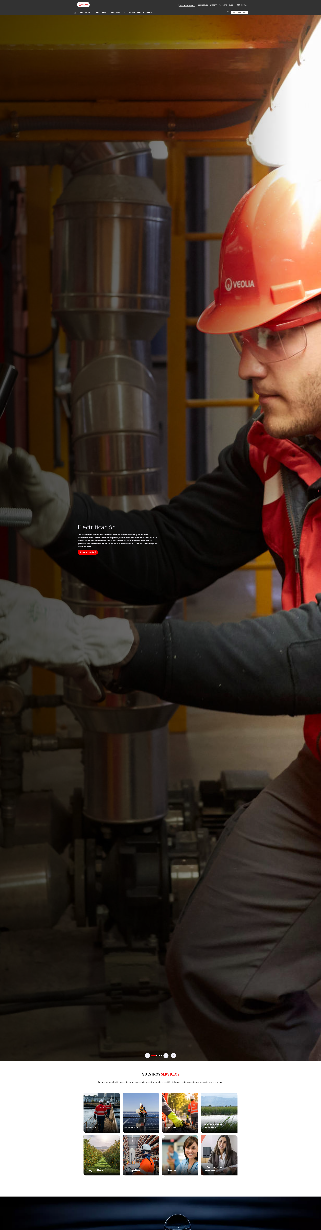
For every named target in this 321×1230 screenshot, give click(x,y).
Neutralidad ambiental (219, 1113)
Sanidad (180, 1155)
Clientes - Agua (186, 5)
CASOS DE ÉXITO (117, 12)
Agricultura (102, 1155)
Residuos (180, 1113)
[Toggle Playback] (173, 1055)
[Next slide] (166, 1055)
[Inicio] (75, 12)
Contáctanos (241, 12)
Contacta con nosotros (219, 1155)
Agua (102, 1113)
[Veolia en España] (83, 5)
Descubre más (86, 549)
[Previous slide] (147, 1055)
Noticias (223, 5)
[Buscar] (228, 12)
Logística (141, 1155)
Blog (231, 5)
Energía (141, 1113)
